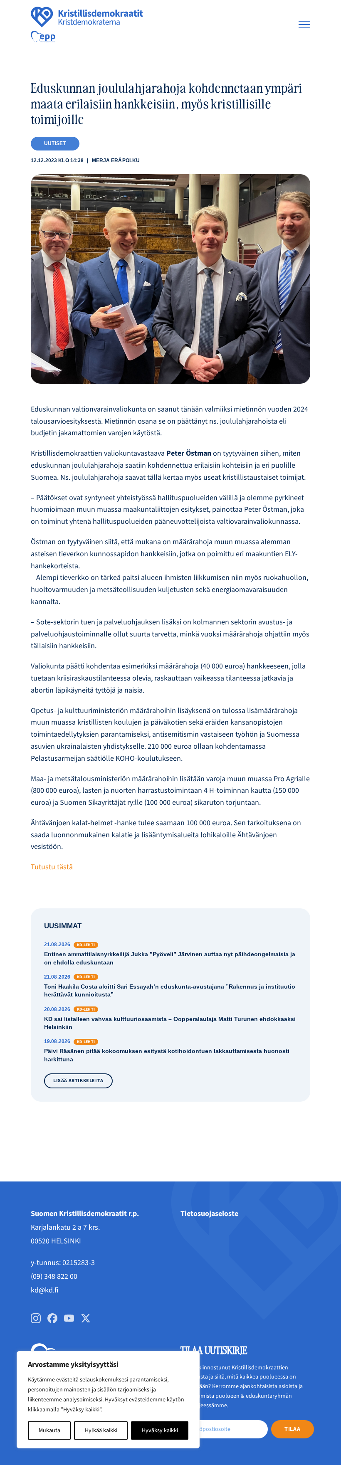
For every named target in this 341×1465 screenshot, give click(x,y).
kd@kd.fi (44, 1290)
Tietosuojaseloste (209, 1214)
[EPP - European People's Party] (43, 36)
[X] (86, 1318)
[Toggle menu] (304, 24)
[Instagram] (36, 1318)
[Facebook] (52, 1318)
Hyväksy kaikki (160, 1430)
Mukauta (49, 1430)
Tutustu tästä (52, 867)
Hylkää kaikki (101, 1430)
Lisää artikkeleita (78, 1080)
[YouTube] (69, 1318)
